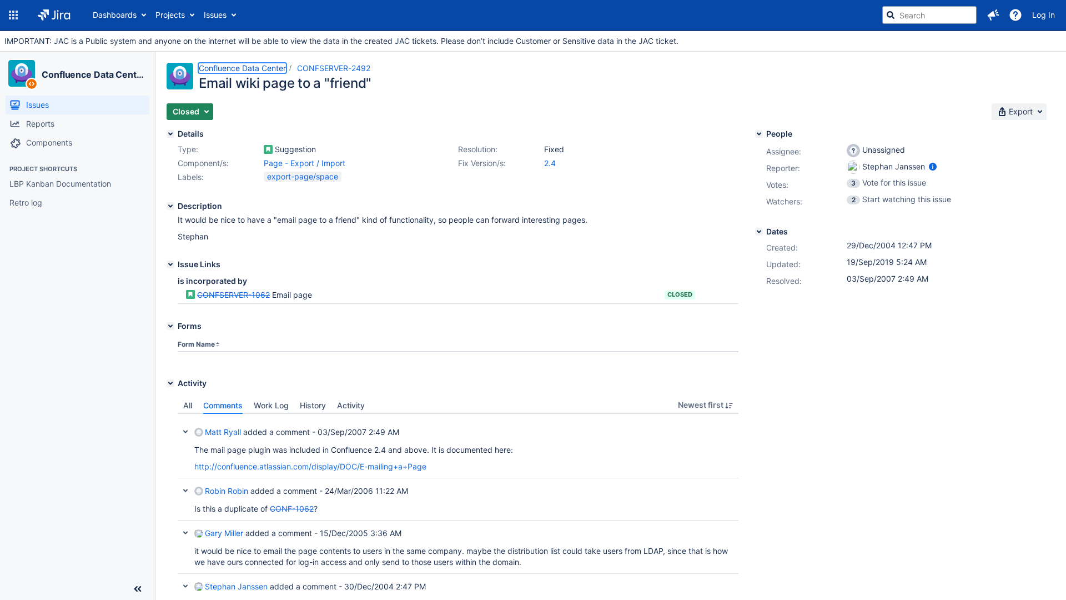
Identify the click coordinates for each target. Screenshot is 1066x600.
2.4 (550, 163)
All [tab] (187, 405)
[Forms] (170, 326)
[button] (13, 15)
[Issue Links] (170, 264)
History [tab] (313, 405)
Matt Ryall (223, 432)
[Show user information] (932, 166)
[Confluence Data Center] (21, 73)
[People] (759, 134)
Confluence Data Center (93, 74)
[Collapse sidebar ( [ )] (137, 589)
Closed (679, 294)
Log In (1043, 14)
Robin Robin (226, 491)
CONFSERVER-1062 (233, 294)
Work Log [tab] (271, 405)
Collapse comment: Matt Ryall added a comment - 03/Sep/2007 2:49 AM (185, 431)
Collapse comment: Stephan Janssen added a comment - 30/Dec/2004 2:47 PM (185, 586)
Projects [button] (170, 14)
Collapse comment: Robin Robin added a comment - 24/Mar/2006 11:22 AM (185, 490)
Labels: (191, 177)
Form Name (196, 344)
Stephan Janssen (236, 586)
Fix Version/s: (482, 163)
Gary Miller (224, 533)
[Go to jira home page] (54, 15)
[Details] (170, 134)
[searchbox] (929, 15)
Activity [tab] (351, 405)
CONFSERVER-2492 (333, 68)
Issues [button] (215, 14)
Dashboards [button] (115, 14)
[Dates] (759, 232)
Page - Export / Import (304, 163)
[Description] (170, 206)
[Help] (1015, 15)
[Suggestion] (268, 149)
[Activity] (170, 383)
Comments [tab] (223, 405)
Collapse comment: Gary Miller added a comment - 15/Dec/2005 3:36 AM (185, 532)
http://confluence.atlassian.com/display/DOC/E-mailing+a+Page (310, 466)
